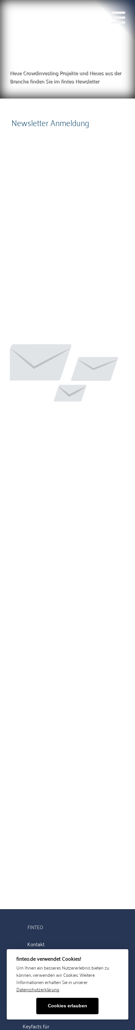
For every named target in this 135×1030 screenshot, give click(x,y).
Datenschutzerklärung (37, 989)
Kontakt (36, 944)
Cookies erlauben (67, 1005)
